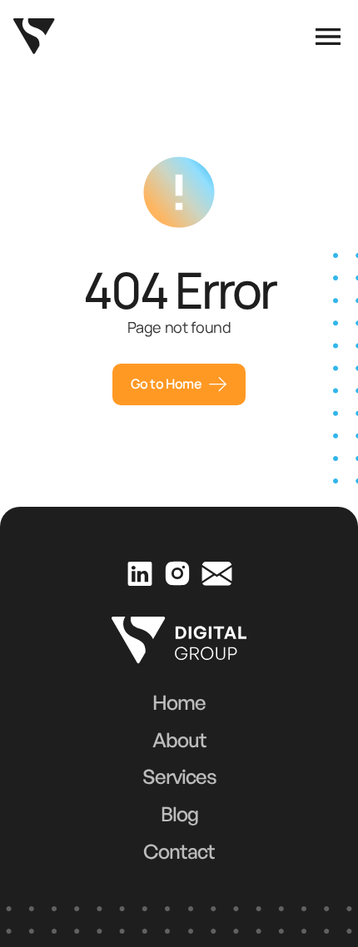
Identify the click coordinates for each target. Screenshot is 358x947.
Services (179, 776)
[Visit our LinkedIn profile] (139, 573)
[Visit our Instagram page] (176, 573)
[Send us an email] (216, 573)
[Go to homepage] (34, 36)
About (179, 739)
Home (179, 702)
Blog (179, 813)
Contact (179, 851)
